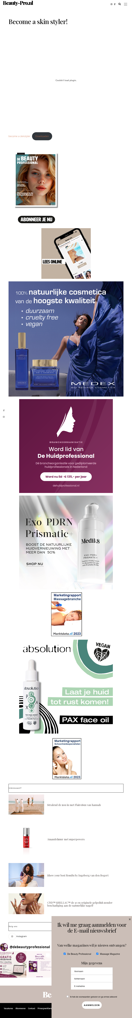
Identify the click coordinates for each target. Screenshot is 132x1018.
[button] (13, 964)
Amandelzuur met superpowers (66, 839)
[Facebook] (115, 3)
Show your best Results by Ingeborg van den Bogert (77, 875)
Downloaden (42, 136)
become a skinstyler (19, 136)
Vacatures (8, 1008)
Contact (31, 1008)
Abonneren (20, 1008)
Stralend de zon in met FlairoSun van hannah (74, 805)
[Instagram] (112, 3)
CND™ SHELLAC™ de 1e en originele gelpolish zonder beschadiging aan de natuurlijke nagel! (80, 904)
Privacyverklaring (45, 1008)
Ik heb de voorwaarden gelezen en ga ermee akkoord (93, 996)
